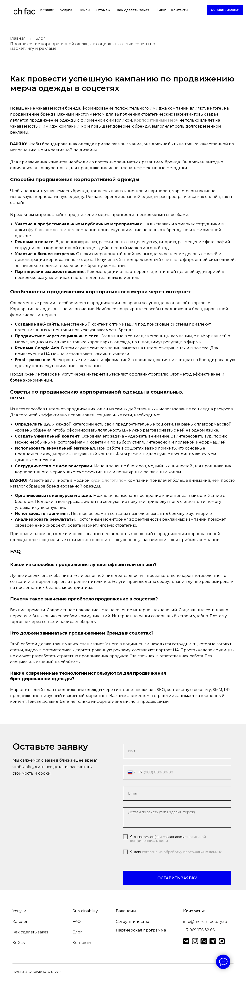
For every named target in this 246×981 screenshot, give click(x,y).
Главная (18, 38)
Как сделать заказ (133, 10)
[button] (225, 10)
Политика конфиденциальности (37, 971)
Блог (161, 10)
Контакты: (194, 911)
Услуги (66, 10)
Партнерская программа (141, 930)
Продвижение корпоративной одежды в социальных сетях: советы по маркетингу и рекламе (82, 46)
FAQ (77, 921)
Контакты (179, 10)
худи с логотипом (109, 480)
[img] (25, 12)
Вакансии (126, 911)
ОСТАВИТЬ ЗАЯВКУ (177, 878)
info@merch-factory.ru (205, 921)
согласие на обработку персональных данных (181, 852)
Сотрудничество (132, 921)
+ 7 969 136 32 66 (199, 930)
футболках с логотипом (51, 230)
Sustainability (85, 911)
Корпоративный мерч (156, 120)
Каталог (47, 10)
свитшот (170, 259)
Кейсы (84, 10)
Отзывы (103, 10)
